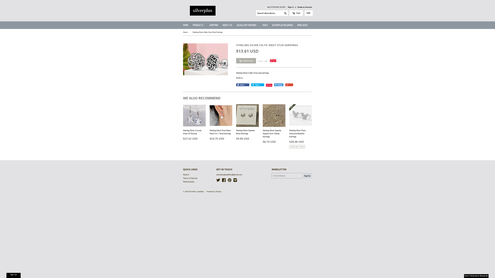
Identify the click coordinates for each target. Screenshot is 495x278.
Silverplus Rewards (282, 25)
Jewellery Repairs (246, 25)
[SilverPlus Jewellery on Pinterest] (230, 180)
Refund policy (189, 181)
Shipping (213, 25)
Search (186, 174)
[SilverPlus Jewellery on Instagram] (235, 180)
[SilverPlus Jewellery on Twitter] (218, 180)
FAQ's (265, 25)
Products (198, 25)
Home (185, 25)
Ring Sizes (302, 25)
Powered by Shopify (214, 191)
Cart (298, 13)
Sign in (291, 7)
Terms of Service (190, 178)
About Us (227, 25)
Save (274, 61)
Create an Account (304, 7)
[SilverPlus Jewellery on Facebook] (224, 180)
